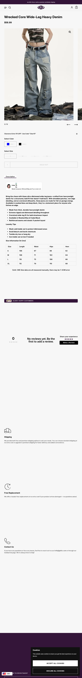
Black (24, 144)
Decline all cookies (55, 671)
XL (47, 156)
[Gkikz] (41, 7)
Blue (11, 144)
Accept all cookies (55, 663)
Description (10, 177)
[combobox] (7, 673)
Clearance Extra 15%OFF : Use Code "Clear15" (20, 134)
